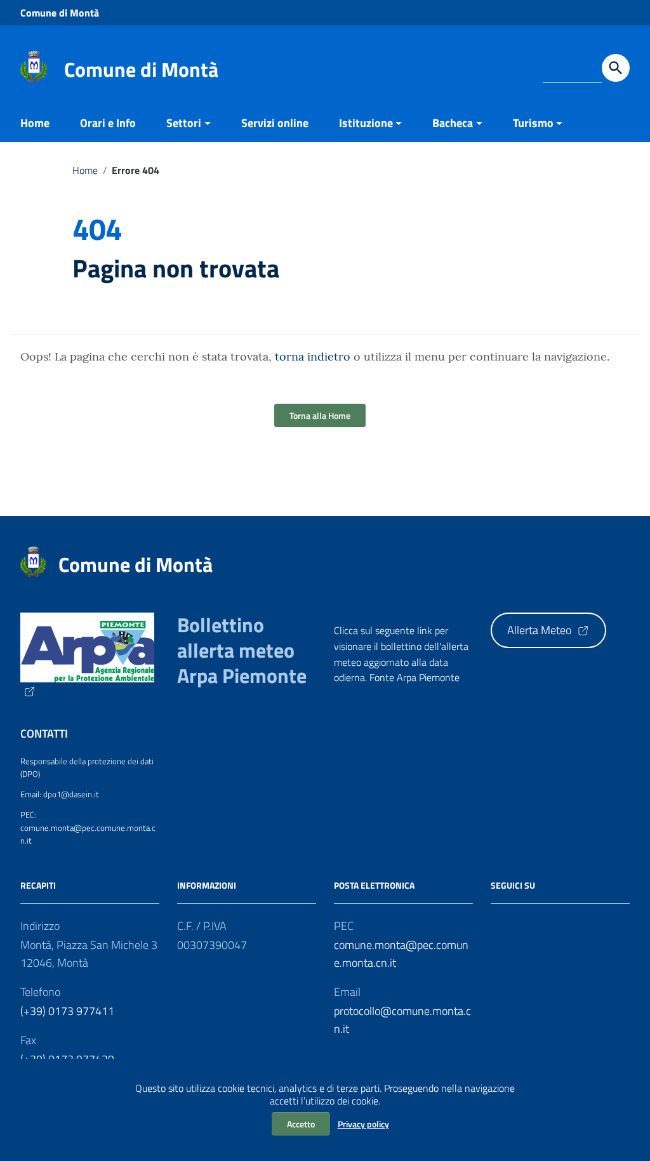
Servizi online (274, 122)
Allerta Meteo (540, 630)
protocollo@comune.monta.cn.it (402, 1019)
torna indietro (312, 356)
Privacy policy (363, 1124)
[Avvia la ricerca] (616, 68)
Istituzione (366, 122)
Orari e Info (108, 122)
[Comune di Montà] (34, 65)
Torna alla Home (319, 415)
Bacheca (452, 122)
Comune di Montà (59, 12)
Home (35, 122)
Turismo (533, 122)
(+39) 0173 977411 (67, 1010)
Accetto (301, 1124)
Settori (183, 122)
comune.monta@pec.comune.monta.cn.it (401, 953)
